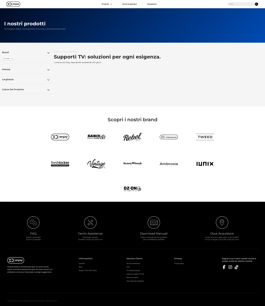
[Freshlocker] (60, 164)
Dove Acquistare (129, 4)
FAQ (128, 267)
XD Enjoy (8, 58)
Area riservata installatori (135, 281)
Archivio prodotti (132, 277)
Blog (80, 267)
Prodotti (105, 4)
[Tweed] (205, 137)
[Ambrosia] (169, 164)
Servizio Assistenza (133, 263)
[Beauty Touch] (132, 163)
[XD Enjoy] (60, 137)
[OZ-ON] (132, 188)
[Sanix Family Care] (96, 137)
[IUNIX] (205, 164)
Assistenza (151, 4)
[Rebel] (132, 137)
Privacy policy (179, 263)
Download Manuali (133, 270)
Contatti (82, 263)
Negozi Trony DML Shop (88, 270)
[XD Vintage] (96, 163)
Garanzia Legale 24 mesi (135, 274)
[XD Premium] (169, 137)
